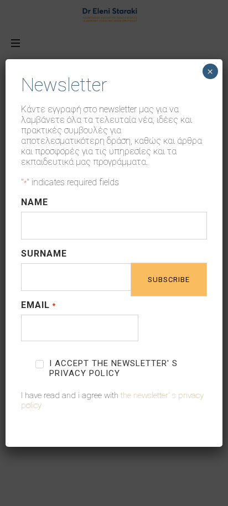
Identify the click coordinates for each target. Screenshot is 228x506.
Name (34, 202)
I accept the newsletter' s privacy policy (113, 368)
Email (38, 305)
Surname (44, 253)
